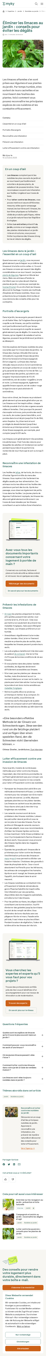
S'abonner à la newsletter (22, 1287)
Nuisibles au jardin (31, 11)
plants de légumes (11, 275)
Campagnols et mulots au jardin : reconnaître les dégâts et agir (29, 1216)
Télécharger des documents (21, 583)
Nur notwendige (23, 1335)
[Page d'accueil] (4, 11)
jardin (23, 260)
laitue (17, 472)
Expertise (11, 11)
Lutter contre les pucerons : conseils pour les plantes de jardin (28, 1231)
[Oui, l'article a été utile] (6, 1179)
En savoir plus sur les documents (23, 591)
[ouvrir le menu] (41, 3)
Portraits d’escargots (12, 130)
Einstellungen (23, 1342)
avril (14, 858)
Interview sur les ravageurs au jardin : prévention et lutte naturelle (29, 1202)
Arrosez (8, 614)
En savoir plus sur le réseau (21, 1010)
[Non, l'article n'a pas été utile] (13, 1179)
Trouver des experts (18, 1003)
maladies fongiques (13, 688)
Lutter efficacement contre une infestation (21, 148)
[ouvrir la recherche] (36, 3)
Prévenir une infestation (13, 142)
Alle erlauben (23, 1348)
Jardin (19, 11)
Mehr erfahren (23, 1326)
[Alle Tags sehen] (33, 1208)
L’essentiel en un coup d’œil (14, 124)
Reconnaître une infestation (15, 136)
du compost (19, 654)
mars (6, 858)
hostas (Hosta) (9, 287)
